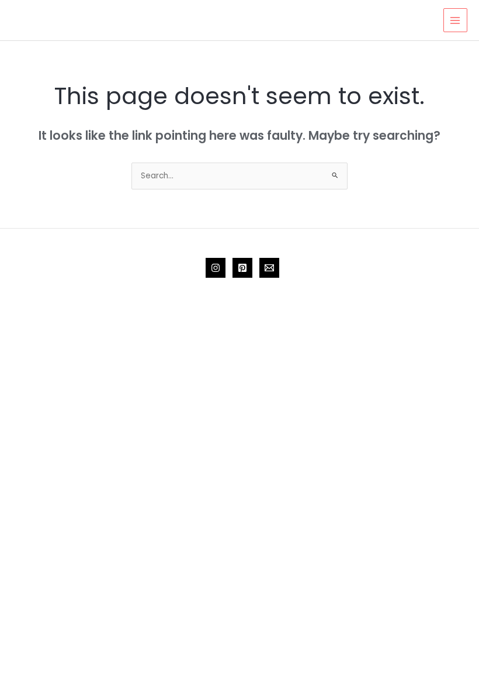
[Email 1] (269, 268)
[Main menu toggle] (455, 20)
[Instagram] (215, 268)
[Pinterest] (242, 268)
